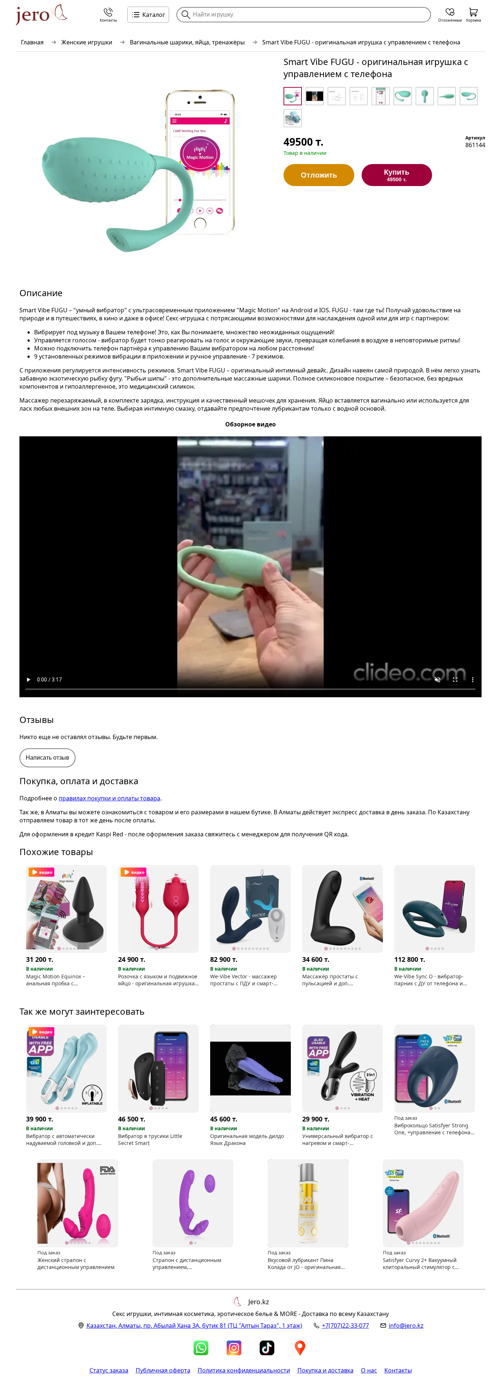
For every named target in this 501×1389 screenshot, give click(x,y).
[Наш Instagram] (234, 1348)
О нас (369, 1370)
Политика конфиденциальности (244, 1370)
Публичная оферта (163, 1370)
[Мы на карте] (300, 1348)
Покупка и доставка (325, 1370)
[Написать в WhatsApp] (201, 1348)
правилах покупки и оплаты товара (109, 798)
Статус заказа (108, 1370)
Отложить (319, 175)
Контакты (398, 1370)
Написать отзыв (47, 758)
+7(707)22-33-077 (345, 1325)
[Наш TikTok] (267, 1348)
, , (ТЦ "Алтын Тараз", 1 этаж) (194, 1325)
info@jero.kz (406, 1325)
